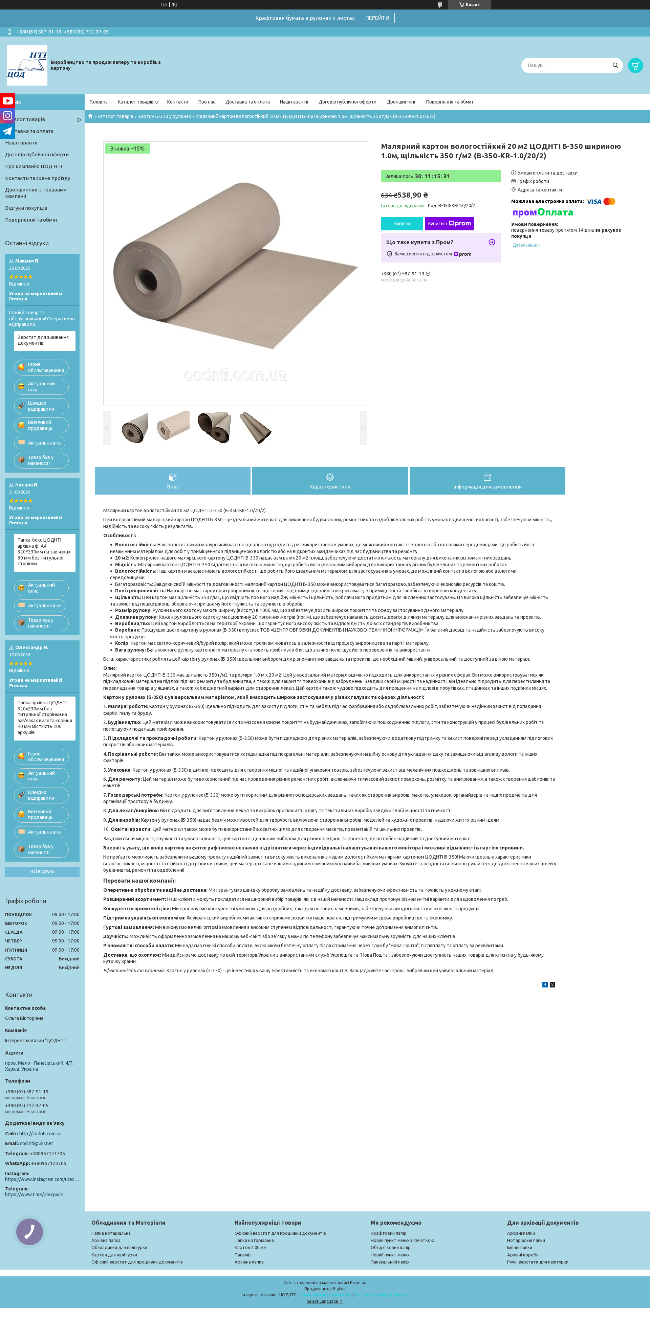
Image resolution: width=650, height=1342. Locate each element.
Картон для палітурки (114, 1254)
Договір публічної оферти (347, 102)
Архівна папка (106, 1240)
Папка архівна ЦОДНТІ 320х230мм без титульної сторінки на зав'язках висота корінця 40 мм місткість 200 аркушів (45, 717)
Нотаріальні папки (526, 1240)
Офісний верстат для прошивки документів (137, 1261)
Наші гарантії (294, 102)
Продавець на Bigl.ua (325, 1289)
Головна (99, 102)
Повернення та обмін (449, 102)
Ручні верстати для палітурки (537, 1261)
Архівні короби (523, 1254)
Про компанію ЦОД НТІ (33, 166)
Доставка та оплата (247, 102)
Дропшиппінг (401, 102)
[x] (552, 985)
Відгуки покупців (26, 208)
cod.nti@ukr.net (36, 1143)
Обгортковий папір (391, 1247)
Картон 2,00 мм (250, 1247)
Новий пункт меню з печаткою (402, 1240)
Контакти (177, 102)
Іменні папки (519, 1247)
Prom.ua (358, 1282)
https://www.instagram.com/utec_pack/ (42, 1179)
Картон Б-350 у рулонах (164, 116)
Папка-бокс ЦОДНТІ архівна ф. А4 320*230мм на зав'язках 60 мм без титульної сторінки (44, 551)
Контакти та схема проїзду (37, 178)
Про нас (206, 102)
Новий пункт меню (390, 1254)
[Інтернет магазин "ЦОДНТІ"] (27, 65)
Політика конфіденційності (382, 1295)
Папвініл (243, 1254)
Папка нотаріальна (111, 1233)
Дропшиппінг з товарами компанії (35, 193)
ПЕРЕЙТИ (377, 18)
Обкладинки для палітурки (119, 1247)
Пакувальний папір (390, 1261)
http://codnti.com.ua (40, 1133)
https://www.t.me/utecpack (34, 1194)
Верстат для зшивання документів (43, 340)
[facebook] (545, 985)
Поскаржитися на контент (326, 1295)
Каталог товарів (136, 102)
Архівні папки (521, 1233)
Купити (402, 223)
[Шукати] (615, 65)
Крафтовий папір (389, 1233)
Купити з (437, 223)
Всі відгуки (42, 871)
